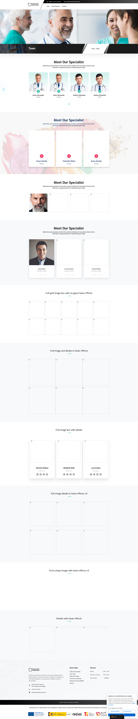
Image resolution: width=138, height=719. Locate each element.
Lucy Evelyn (95, 468)
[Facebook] (40, 144)
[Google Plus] (43, 275)
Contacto (64, 6)
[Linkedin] (45, 275)
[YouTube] (43, 146)
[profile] (42, 465)
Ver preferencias (127, 711)
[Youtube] (47, 474)
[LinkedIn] (40, 146)
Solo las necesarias (115, 711)
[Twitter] (43, 144)
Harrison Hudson (42, 468)
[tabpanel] (38, 86)
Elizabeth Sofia (69, 468)
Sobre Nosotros (56, 6)
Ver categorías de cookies (115, 708)
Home (93, 48)
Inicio (48, 6)
